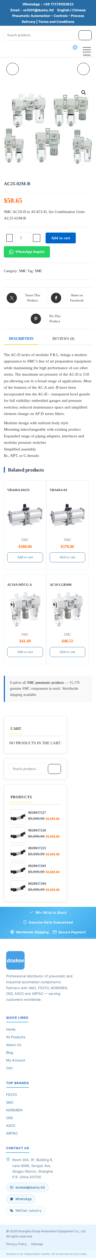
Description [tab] (21, 339)
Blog (9, 1052)
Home (11, 1029)
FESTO (11, 1095)
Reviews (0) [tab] (63, 339)
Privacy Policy (16, 1244)
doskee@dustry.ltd (30, 1187)
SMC (22, 271)
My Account (15, 1060)
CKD (9, 1118)
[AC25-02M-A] (12, 69)
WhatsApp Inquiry (30, 252)
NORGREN (14, 1110)
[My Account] (65, 51)
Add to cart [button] (25, 557)
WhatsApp (23, 1199)
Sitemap (37, 1244)
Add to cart (60, 238)
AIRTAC (12, 1133)
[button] (83, 92)
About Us (13, 1045)
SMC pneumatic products (46, 683)
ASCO (10, 1125)
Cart (9, 1068)
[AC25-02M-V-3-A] (83, 69)
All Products (15, 1037)
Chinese (79, 10)
